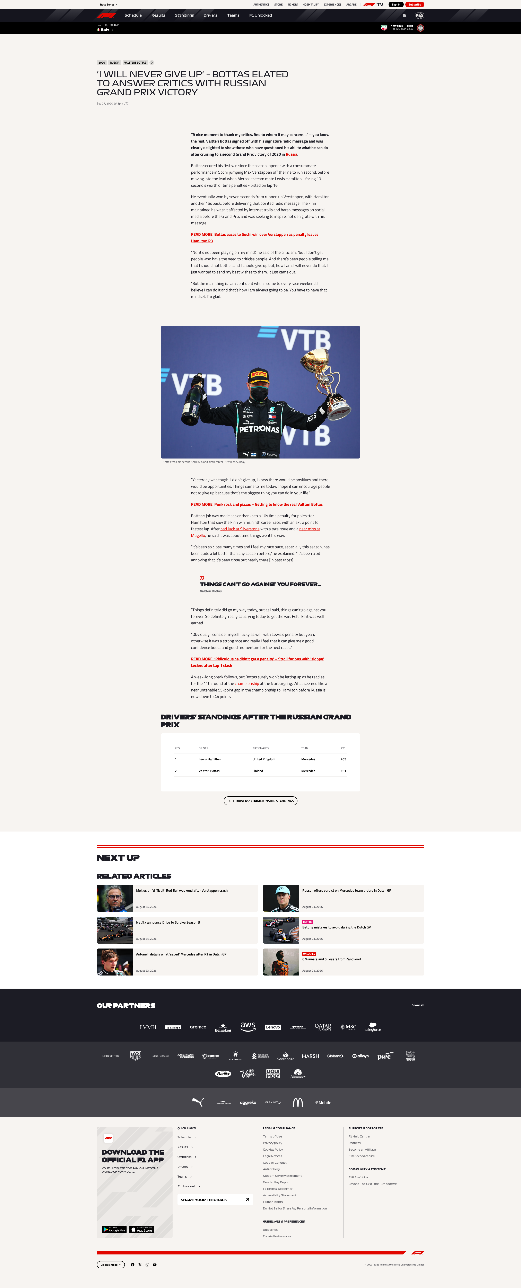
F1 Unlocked (260, 15)
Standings (184, 15)
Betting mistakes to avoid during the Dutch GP (336, 927)
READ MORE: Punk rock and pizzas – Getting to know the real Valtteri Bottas (257, 504)
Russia (291, 154)
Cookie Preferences (277, 1236)
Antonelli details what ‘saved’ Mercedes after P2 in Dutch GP (181, 954)
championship (247, 683)
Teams (233, 15)
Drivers (210, 15)
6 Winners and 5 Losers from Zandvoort (331, 959)
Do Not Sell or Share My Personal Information (295, 1208)
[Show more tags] (151, 62)
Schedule (133, 15)
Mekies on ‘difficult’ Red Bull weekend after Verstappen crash (182, 890)
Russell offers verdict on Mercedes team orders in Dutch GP (346, 890)
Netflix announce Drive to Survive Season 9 (168, 922)
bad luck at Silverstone (240, 529)
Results (158, 15)
